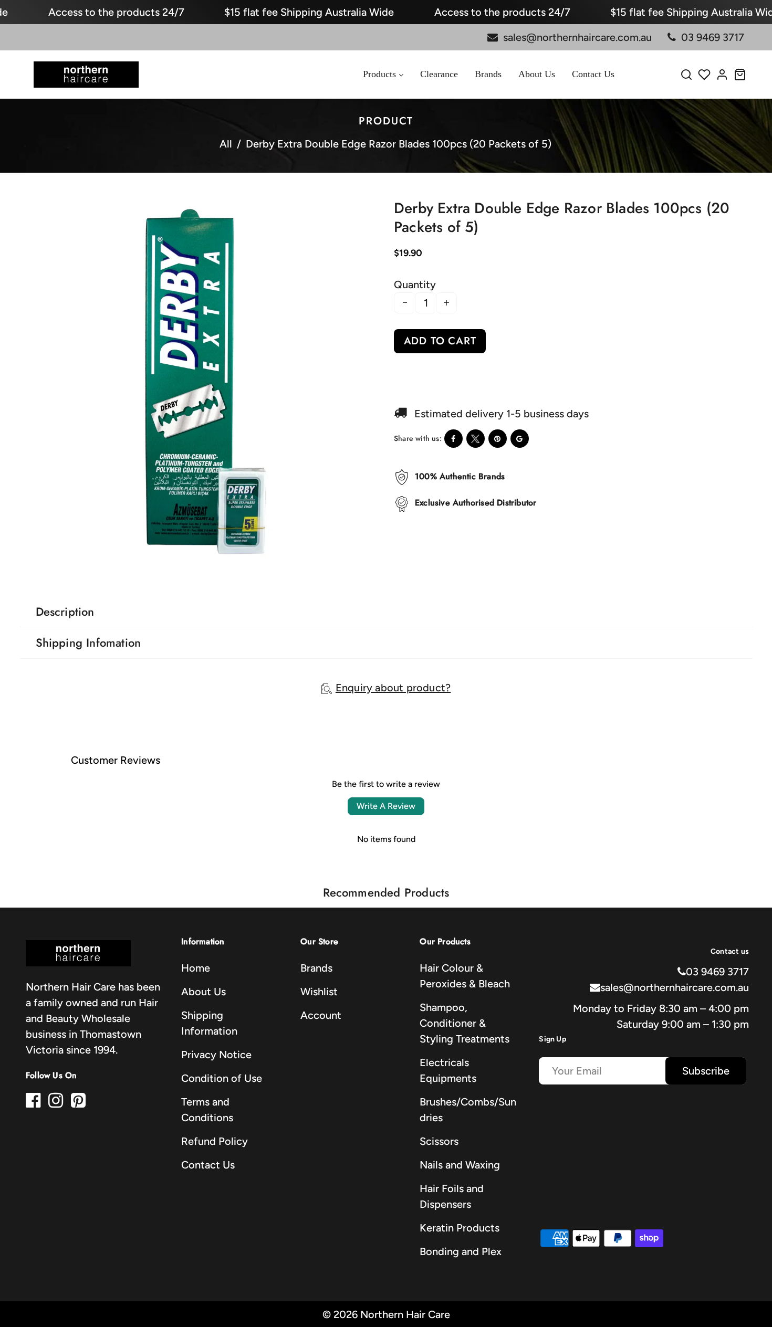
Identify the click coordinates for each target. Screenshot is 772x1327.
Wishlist (319, 991)
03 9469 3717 (717, 971)
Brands (316, 968)
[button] (37, 569)
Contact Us (208, 1165)
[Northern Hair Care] (86, 73)
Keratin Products (459, 1227)
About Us (203, 991)
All (226, 144)
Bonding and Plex (461, 1251)
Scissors (439, 1141)
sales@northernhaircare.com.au (674, 987)
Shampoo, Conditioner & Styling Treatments (464, 1023)
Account (320, 1015)
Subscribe (705, 1071)
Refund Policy (214, 1141)
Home (195, 968)
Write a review (386, 806)
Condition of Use (221, 1078)
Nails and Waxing (460, 1165)
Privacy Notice (216, 1054)
